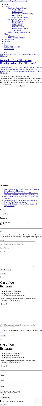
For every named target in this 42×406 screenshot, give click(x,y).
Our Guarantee (9, 39)
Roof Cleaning (17, 15)
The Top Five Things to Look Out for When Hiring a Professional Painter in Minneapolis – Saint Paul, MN (21, 194)
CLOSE (3, 274)
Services (6, 6)
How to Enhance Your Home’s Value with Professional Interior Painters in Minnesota (21, 190)
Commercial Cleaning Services (18, 19)
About (6, 34)
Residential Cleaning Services (17, 8)
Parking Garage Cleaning (20, 28)
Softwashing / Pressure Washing (22, 13)
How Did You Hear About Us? (10, 392)
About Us (11, 36)
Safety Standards (17, 30)
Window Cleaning (18, 10)
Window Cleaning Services (9, 71)
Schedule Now (9, 49)
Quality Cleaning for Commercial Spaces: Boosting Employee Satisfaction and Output (20, 201)
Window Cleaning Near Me (28, 69)
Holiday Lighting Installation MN (19, 32)
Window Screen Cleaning (26, 71)
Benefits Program (17, 21)
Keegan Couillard (7, 67)
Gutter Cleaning (17, 12)
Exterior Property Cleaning (33, 67)
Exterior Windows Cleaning (9, 69)
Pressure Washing (18, 26)
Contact (6, 45)
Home (6, 4)
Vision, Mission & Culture (16, 38)
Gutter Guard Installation (20, 17)
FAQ (5, 43)
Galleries (7, 41)
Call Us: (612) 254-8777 (12, 47)
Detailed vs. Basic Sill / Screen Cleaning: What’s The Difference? (18, 61)
